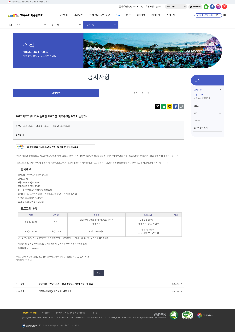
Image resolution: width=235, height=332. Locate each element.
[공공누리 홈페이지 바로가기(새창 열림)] (160, 314)
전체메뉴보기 (224, 15)
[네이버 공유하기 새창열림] (163, 106)
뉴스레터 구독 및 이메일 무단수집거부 (70, 313)
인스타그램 (218, 6)
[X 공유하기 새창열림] (157, 106)
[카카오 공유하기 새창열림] (169, 106)
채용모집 (197, 106)
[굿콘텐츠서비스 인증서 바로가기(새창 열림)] (205, 314)
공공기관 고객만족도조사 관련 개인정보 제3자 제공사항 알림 (66, 284)
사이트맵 (93, 313)
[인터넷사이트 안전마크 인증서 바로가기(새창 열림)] (174, 312)
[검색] (217, 15)
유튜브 (224, 6)
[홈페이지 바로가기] (10, 25)
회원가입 (150, 6)
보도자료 (197, 121)
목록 (99, 273)
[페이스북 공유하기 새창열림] (175, 106)
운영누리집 (171, 7)
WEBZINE (197, 7)
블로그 (206, 6)
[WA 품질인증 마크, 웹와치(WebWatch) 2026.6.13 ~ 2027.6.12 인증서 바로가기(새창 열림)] (187, 312)
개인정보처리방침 (29, 313)
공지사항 (56, 93)
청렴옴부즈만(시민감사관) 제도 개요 (55, 291)
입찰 (196, 113)
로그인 (140, 6)
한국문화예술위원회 (26, 15)
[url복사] (181, 106)
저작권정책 (45, 313)
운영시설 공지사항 (141, 93)
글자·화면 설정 (125, 6)
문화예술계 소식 (201, 128)
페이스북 (212, 6)
